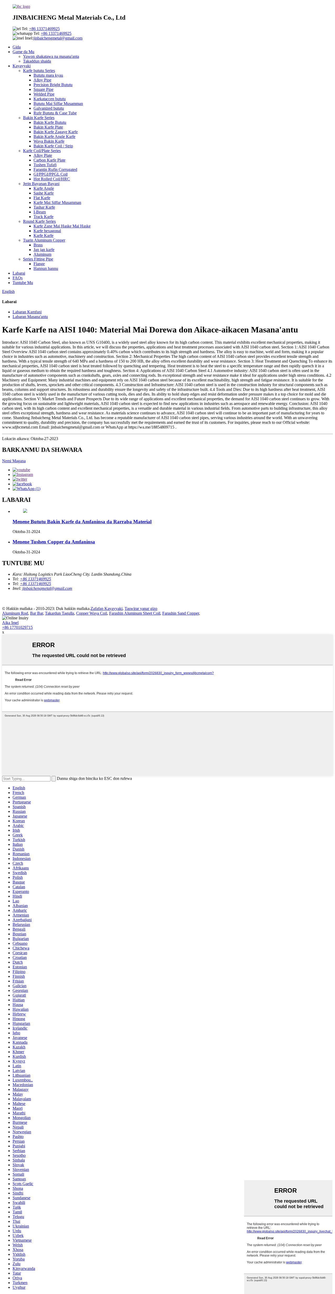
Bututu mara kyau (48, 75)
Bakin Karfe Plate (48, 127)
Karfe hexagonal (47, 231)
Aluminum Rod (15, 613)
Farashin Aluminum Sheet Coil (134, 613)
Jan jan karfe (44, 249)
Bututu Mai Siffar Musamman (58, 103)
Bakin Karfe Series (38, 117)
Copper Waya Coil (91, 613)
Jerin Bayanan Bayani (41, 183)
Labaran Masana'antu (30, 316)
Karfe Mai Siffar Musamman (57, 202)
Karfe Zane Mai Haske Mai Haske (62, 226)
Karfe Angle (44, 188)
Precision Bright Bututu (53, 84)
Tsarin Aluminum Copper (44, 240)
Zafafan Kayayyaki (106, 608)
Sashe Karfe (44, 193)
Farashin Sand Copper (180, 613)
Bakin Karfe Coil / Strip (53, 146)
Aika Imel (10, 622)
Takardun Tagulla (59, 613)
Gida (17, 47)
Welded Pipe (44, 94)
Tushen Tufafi (45, 165)
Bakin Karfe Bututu (50, 122)
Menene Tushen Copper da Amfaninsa (54, 542)
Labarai (19, 273)
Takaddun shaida (37, 61)
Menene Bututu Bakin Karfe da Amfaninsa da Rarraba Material (82, 521)
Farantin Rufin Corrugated (55, 169)
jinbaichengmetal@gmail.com (57, 38)
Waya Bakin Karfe (49, 141)
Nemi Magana (14, 461)
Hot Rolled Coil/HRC (52, 179)
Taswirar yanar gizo (141, 608)
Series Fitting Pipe (38, 259)
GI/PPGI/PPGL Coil (51, 174)
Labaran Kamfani (27, 312)
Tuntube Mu (23, 282)
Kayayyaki (22, 66)
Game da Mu (23, 51)
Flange (39, 264)
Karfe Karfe (43, 235)
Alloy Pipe (42, 80)
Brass (38, 245)
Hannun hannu (46, 268)
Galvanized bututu (49, 108)
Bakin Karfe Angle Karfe (54, 136)
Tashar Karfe (44, 207)
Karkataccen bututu (50, 99)
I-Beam (40, 212)
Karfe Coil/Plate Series (42, 150)
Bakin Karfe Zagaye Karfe (56, 132)
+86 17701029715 (17, 627)
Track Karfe (43, 216)
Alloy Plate (43, 155)
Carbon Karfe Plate (49, 160)
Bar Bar (36, 613)
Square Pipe (43, 89)
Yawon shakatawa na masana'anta (51, 56)
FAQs (18, 278)
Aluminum (42, 254)
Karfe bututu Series (39, 70)
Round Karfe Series (39, 221)
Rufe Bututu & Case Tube (55, 113)
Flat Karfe (42, 198)
